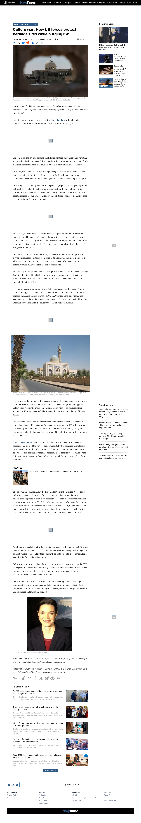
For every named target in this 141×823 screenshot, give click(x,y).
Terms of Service (13, 798)
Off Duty (85, 2)
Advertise (75, 795)
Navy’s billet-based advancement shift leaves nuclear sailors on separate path (113, 425)
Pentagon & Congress (72, 2)
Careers (107, 798)
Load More (50, 770)
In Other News (20, 687)
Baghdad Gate (58, 120)
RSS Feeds (43, 801)
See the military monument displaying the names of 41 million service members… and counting (121, 70)
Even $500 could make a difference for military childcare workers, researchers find (37, 756)
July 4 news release (23, 442)
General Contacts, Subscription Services (86, 798)
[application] (113, 35)
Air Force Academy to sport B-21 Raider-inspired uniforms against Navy (121, 57)
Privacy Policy (12, 795)
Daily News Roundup (25, 24)
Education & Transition (97, 2)
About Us (107, 795)
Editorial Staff (76, 801)
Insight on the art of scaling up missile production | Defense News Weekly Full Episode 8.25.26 (120, 82)
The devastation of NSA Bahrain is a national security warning (113, 456)
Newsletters (43, 798)
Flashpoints (58, 2)
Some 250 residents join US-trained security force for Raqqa (56, 471)
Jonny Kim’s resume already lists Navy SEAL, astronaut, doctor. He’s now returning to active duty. (113, 413)
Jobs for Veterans (110, 801)
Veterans (122, 2)
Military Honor (112, 2)
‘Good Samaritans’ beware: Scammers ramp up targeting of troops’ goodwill (38, 724)
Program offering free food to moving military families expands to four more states (36, 740)
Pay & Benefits (47, 2)
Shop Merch (43, 804)
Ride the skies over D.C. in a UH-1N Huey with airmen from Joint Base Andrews (112, 47)
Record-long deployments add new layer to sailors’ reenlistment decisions (113, 447)
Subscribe (43, 795)
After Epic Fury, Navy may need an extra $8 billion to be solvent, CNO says (113, 436)
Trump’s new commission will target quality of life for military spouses (36, 708)
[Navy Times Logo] (28, 2)
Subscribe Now (132, 2)
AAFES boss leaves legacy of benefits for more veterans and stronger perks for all (37, 692)
